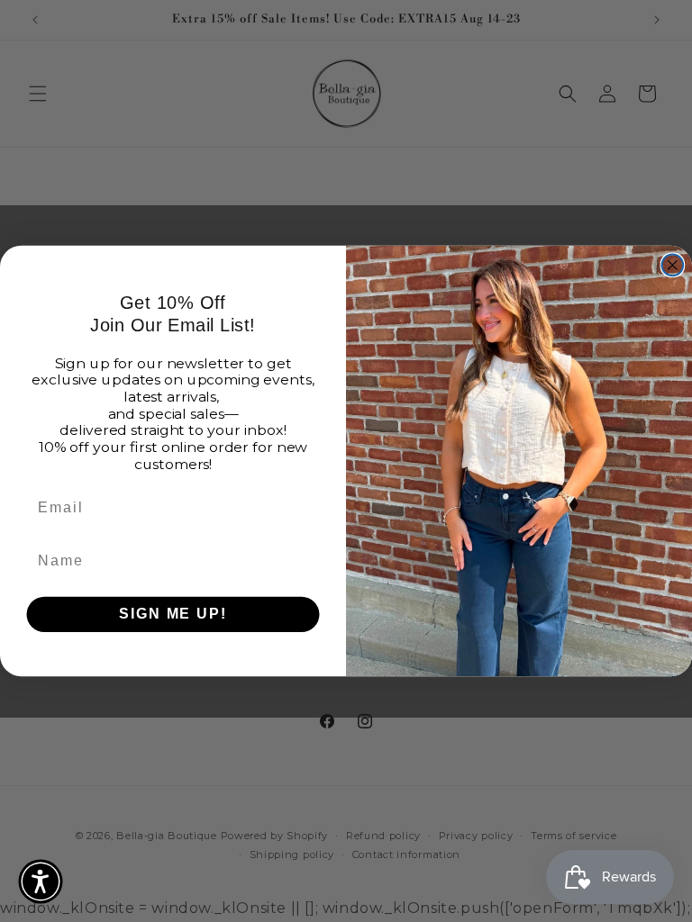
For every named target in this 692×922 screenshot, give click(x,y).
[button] (40, 881)
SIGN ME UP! (172, 613)
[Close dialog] (673, 265)
